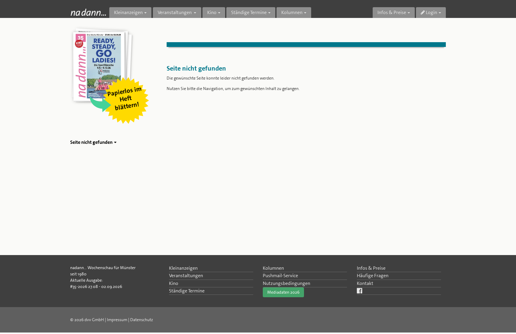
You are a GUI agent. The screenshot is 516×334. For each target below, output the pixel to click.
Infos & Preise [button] (391, 12)
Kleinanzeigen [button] (128, 12)
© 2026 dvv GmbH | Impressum (98, 319)
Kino (173, 283)
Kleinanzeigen (183, 268)
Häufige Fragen (372, 275)
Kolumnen (273, 268)
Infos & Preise (371, 268)
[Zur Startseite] (88, 12)
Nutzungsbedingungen (286, 283)
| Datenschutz (140, 319)
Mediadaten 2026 (283, 292)
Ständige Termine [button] (249, 12)
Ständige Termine (187, 291)
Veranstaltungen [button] (175, 12)
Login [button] (431, 12)
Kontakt (365, 283)
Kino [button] (211, 12)
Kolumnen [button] (291, 12)
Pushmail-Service (280, 275)
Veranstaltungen (186, 275)
